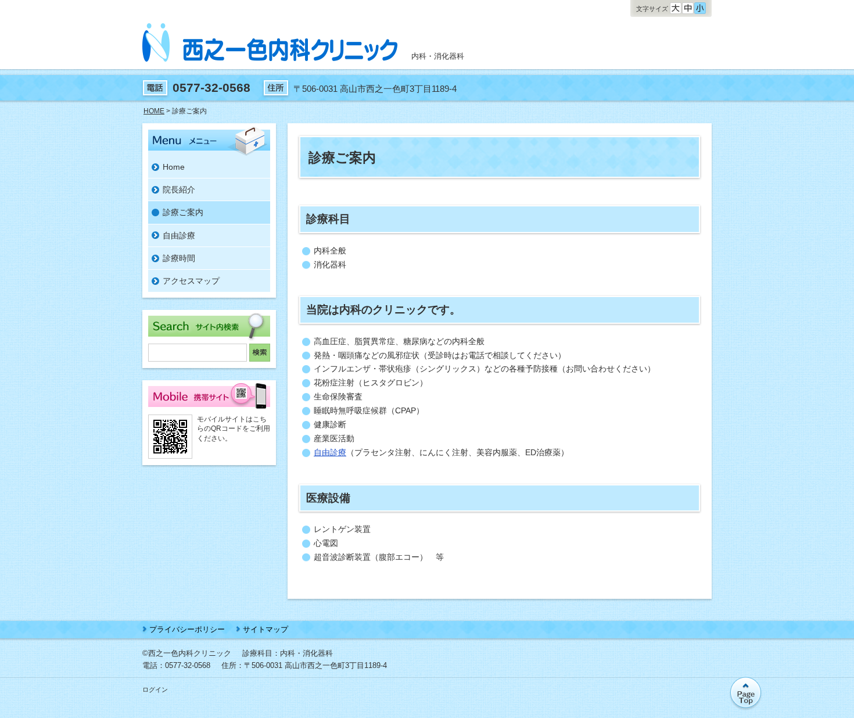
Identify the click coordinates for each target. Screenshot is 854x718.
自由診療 (330, 452)
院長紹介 (179, 189)
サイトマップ (265, 629)
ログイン (155, 689)
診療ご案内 (183, 212)
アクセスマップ (191, 280)
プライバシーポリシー (187, 629)
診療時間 (179, 258)
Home (174, 167)
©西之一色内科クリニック (186, 653)
